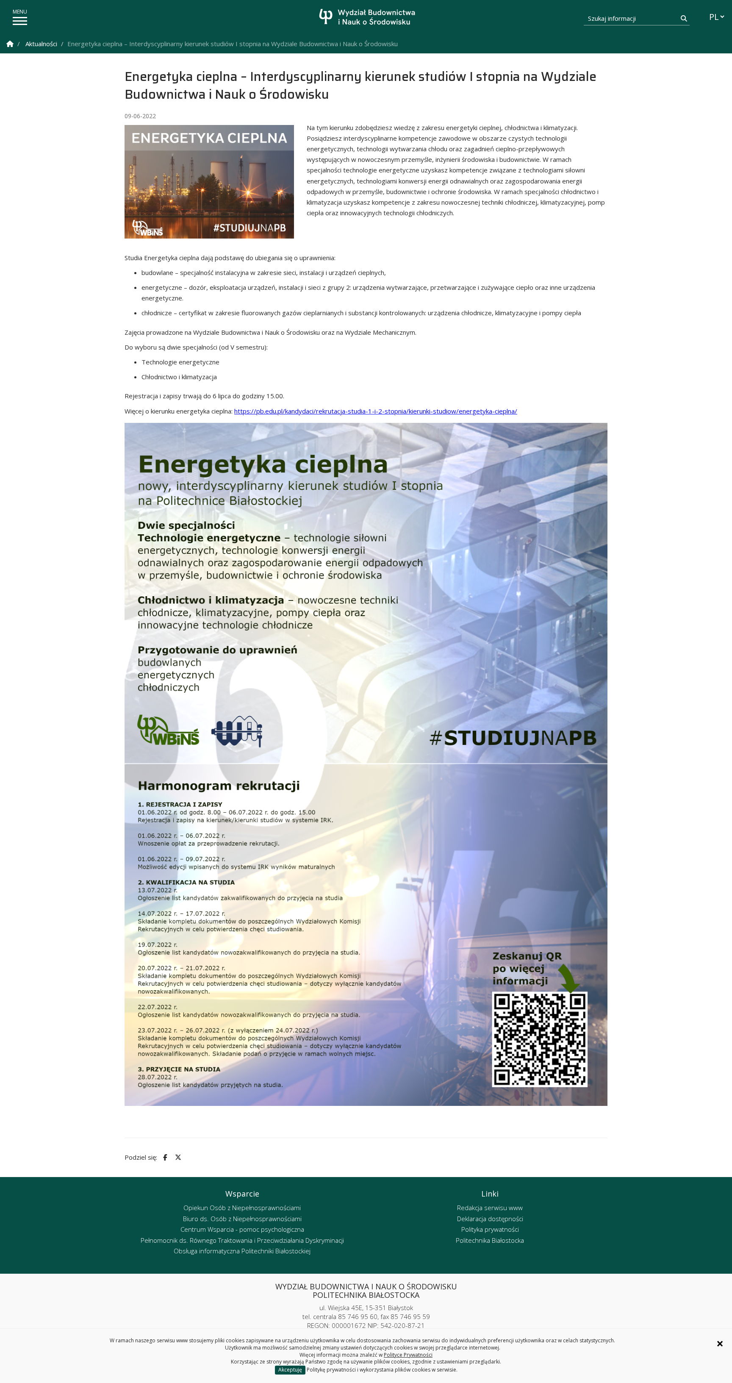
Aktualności (41, 43)
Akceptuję (290, 1369)
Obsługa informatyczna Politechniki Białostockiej (242, 1251)
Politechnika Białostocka (490, 1240)
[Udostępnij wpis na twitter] (177, 1157)
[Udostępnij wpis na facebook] (164, 1157)
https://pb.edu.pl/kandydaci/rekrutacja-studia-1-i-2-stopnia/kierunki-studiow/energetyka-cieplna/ (375, 411)
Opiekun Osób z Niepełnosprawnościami (242, 1207)
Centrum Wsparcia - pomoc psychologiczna (242, 1229)
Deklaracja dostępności (490, 1218)
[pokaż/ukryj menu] (20, 21)
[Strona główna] (368, 18)
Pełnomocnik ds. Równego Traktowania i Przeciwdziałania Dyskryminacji (242, 1240)
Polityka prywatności (490, 1229)
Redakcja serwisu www (490, 1207)
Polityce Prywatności (408, 1354)
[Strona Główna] (10, 44)
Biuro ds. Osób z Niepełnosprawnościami (242, 1218)
